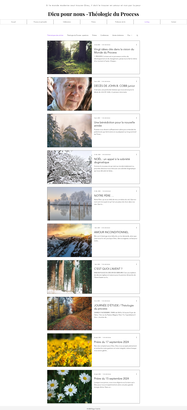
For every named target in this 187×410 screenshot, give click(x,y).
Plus (128, 35)
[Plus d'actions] (137, 45)
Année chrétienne (118, 35)
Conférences (104, 35)
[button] (137, 36)
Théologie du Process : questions (77, 35)
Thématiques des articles (55, 35)
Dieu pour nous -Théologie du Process (93, 13)
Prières (94, 35)
